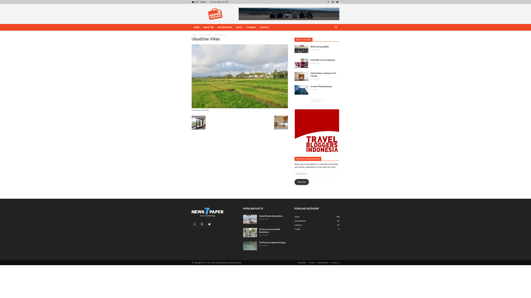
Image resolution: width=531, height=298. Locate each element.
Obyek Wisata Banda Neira (271, 216)
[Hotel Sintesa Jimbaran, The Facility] (301, 76)
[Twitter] (337, 2)
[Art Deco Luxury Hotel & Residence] (250, 232)
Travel (297, 229)
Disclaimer (302, 262)
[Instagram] (333, 2)
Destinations (225, 27)
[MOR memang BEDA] (301, 49)
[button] (336, 27)
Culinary (251, 27)
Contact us (335, 262)
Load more (316, 100)
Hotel (239, 27)
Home (196, 27)
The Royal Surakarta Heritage (272, 242)
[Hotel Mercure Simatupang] (301, 63)
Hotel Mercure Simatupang (323, 60)
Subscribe (301, 182)
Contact (264, 27)
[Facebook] (328, 2)
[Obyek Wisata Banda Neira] (250, 219)
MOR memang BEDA (320, 47)
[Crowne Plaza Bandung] (301, 90)
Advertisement (322, 262)
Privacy (311, 262)
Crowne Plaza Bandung (321, 86)
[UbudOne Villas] (240, 107)
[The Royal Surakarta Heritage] (250, 245)
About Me (208, 27)
